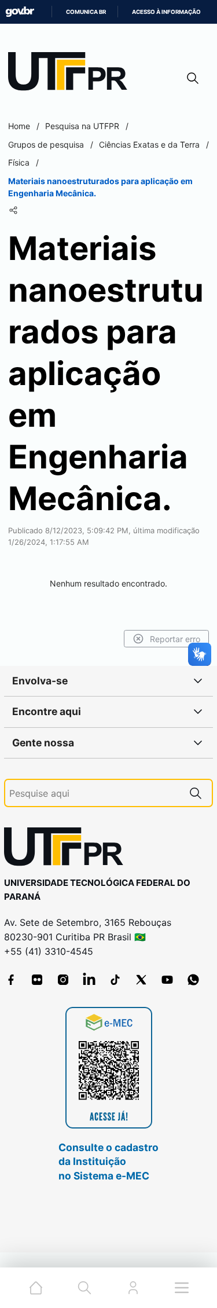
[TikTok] (115, 980)
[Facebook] (11, 980)
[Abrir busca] (192, 78)
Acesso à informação (166, 12)
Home (19, 126)
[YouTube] (167, 980)
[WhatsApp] (193, 980)
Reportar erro (175, 639)
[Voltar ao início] (67, 849)
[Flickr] (37, 980)
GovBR (19, 11)
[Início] (71, 74)
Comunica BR (86, 12)
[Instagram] (63, 980)
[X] (141, 980)
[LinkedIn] (89, 980)
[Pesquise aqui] (195, 793)
